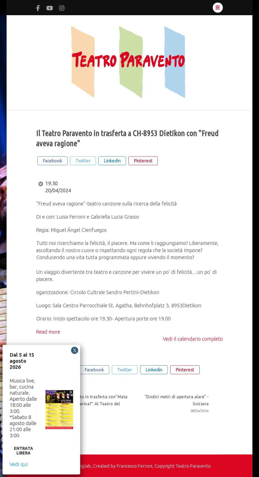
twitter (83, 160)
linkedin (112, 160)
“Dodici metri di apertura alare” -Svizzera (177, 403)
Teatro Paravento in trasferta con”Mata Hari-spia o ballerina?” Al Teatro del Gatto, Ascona (89, 407)
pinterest (143, 160)
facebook (52, 160)
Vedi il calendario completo (193, 339)
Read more (48, 332)
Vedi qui (19, 464)
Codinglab (80, 465)
